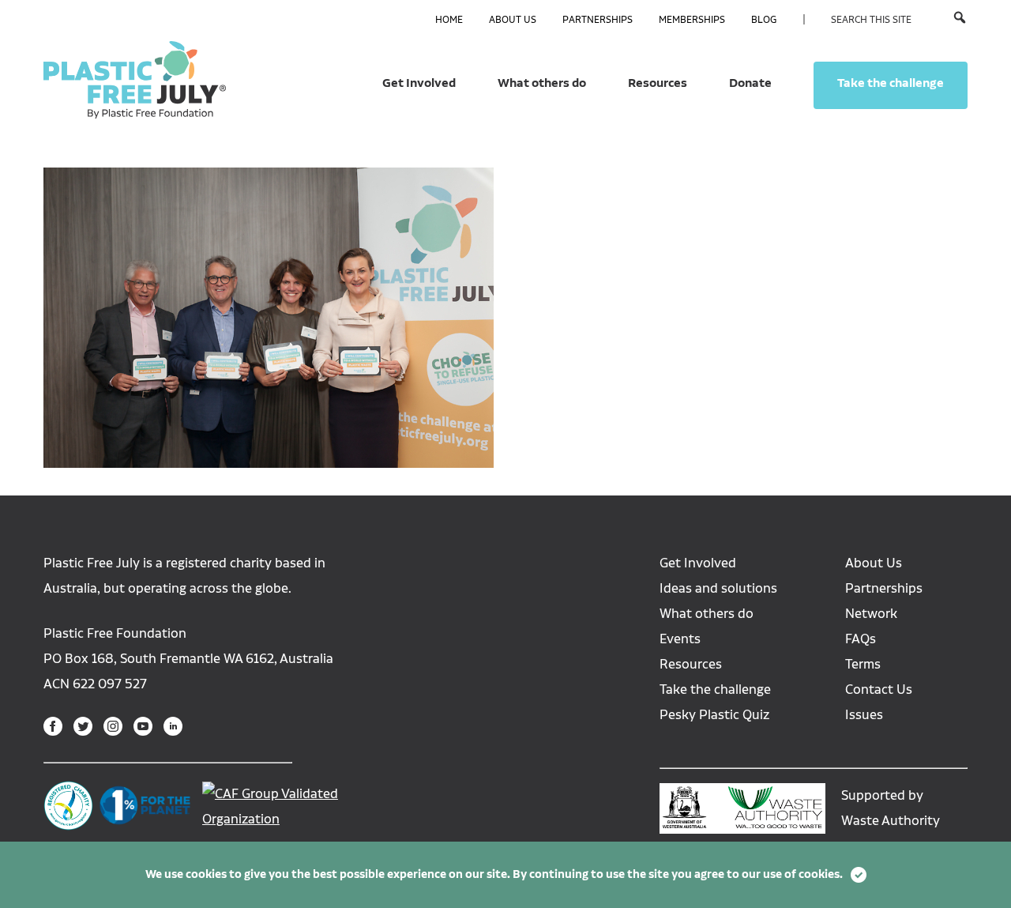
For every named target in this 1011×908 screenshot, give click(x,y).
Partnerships (597, 19)
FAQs (860, 638)
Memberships (692, 19)
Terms (863, 664)
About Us (512, 19)
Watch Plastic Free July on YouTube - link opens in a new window (142, 726)
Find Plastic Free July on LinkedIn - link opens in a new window (172, 726)
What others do (542, 83)
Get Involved (419, 83)
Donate (750, 83)
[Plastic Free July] (134, 79)
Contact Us (878, 689)
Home (449, 19)
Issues (864, 714)
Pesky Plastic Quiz (714, 714)
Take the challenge (890, 83)
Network (871, 613)
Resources (657, 83)
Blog (763, 19)
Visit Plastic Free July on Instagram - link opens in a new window (112, 726)
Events (680, 638)
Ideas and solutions (718, 588)
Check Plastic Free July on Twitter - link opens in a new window (82, 726)
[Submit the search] (960, 18)
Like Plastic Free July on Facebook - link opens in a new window (52, 726)
